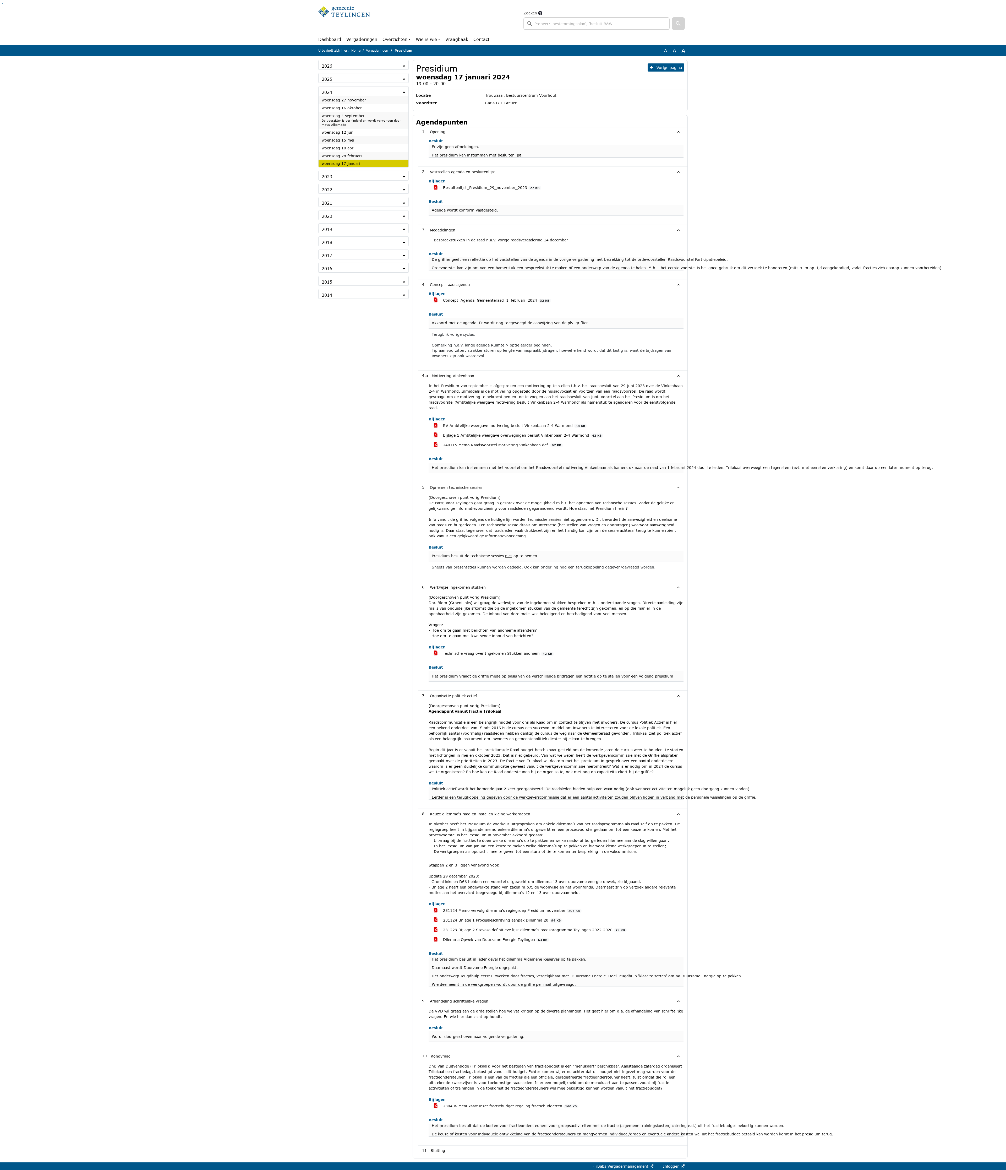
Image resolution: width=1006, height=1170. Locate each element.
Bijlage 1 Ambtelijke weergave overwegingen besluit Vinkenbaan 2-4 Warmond (522, 435)
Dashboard (329, 39)
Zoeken (530, 13)
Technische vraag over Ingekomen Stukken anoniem (497, 653)
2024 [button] (327, 92)
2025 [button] (327, 79)
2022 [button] (327, 189)
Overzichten (394, 39)
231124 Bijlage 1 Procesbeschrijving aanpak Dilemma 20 (501, 920)
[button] (678, 23)
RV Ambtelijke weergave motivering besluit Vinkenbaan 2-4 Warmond (513, 425)
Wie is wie (426, 39)
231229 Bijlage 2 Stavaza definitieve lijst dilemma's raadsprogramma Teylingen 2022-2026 (533, 930)
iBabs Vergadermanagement (622, 1166)
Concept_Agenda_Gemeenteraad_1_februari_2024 (495, 300)
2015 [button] (327, 281)
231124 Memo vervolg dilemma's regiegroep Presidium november (511, 910)
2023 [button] (327, 176)
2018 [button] (327, 242)
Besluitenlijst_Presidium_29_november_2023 (490, 187)
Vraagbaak (456, 39)
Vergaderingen (361, 39)
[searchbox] (596, 23)
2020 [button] (327, 216)
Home (355, 50)
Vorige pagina (668, 67)
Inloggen (671, 1166)
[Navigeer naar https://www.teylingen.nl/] (344, 20)
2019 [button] (327, 229)
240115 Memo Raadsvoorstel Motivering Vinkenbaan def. (501, 445)
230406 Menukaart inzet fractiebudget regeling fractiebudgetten (509, 1106)
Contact (481, 39)
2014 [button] (327, 294)
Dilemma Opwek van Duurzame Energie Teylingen (494, 939)
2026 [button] (327, 65)
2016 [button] (327, 268)
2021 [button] (327, 203)
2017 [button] (327, 255)
